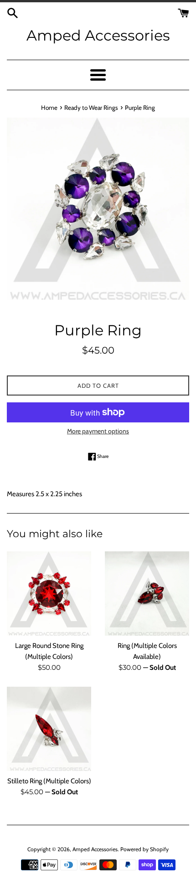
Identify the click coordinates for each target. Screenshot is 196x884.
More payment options (98, 431)
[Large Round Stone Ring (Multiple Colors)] (49, 593)
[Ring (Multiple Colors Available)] (147, 593)
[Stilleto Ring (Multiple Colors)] (49, 729)
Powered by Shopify (144, 849)
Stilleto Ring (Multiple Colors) (49, 781)
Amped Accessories (98, 35)
